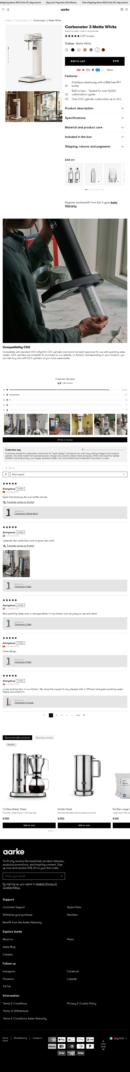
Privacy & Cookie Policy (81, 1003)
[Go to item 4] (82, 424)
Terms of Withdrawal (15, 1011)
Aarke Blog (9, 946)
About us (8, 939)
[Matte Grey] (91, 50)
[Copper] (85, 50)
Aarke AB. (103, 1048)
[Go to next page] (84, 715)
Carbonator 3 (22, 20)
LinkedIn (72, 979)
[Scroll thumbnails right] (123, 424)
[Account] (8, 9)
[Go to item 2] (37, 424)
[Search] (3, 9)
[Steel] (66, 50)
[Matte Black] (72, 50)
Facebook (73, 971)
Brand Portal (5, 1039)
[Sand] (79, 50)
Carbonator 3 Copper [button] (24, 702)
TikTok (7, 986)
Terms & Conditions (15, 1003)
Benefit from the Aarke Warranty (22, 922)
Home (8, 20)
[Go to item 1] (14, 424)
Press (70, 939)
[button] (72, 36)
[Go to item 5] (104, 424)
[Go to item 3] (59, 424)
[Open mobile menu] (127, 9)
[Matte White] (97, 50)
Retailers (72, 914)
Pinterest (8, 979)
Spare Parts (74, 907)
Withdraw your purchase (17, 914)
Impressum (37, 1038)
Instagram (9, 971)
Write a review (65, 439)
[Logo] (65, 9)
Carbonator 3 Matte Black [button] (26, 513)
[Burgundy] (103, 50)
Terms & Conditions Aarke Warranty (25, 1018)
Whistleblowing (20, 1038)
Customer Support (14, 907)
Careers (8, 954)
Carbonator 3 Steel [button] (23, 586)
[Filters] (6, 474)
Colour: (78, 43)
